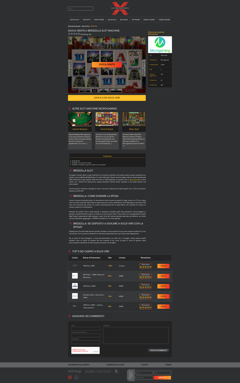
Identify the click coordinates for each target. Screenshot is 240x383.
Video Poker (99, 20)
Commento (106, 325)
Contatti (144, 365)
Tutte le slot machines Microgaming (156, 33)
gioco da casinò (134, 179)
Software (136, 20)
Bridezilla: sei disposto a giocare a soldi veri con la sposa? (89, 164)
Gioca (163, 266)
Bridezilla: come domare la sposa (81, 163)
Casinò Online (164, 20)
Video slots (164, 55)
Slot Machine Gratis (120, 8)
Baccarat (124, 20)
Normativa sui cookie (115, 365)
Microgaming (165, 60)
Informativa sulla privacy (79, 365)
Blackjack (112, 20)
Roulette (86, 20)
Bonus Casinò (149, 20)
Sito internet (75, 339)
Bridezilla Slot (76, 161)
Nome (73, 325)
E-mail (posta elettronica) (79, 332)
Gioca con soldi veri (107, 98)
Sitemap (168, 365)
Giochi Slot (74, 20)
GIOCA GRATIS (107, 65)
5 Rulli (162, 64)
